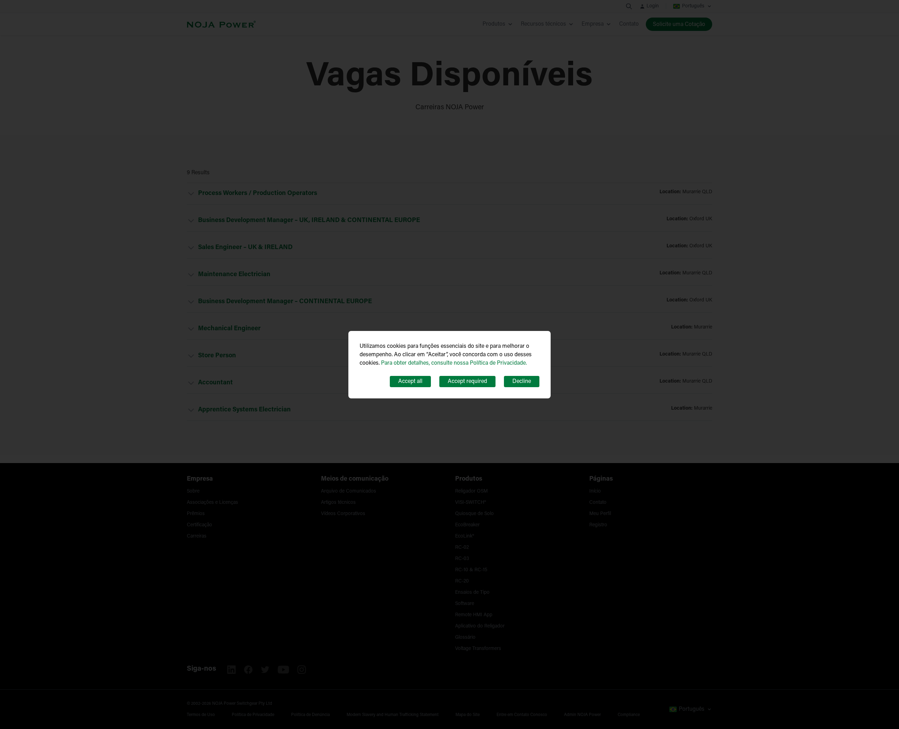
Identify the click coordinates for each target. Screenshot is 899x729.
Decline (521, 381)
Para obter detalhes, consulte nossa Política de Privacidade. (454, 363)
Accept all (410, 381)
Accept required (467, 381)
